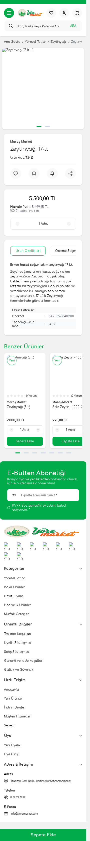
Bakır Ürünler (14, 587)
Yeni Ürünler (13, 698)
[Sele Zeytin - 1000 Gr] (70, 373)
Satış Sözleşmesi (17, 652)
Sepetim (10, 725)
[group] (43, 88)
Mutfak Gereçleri (17, 614)
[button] (39, 126)
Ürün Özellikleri (28, 251)
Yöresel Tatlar (35, 42)
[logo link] (30, 13)
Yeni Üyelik (12, 745)
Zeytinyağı (58, 42)
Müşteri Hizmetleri (17, 716)
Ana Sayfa (12, 42)
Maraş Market (21, 141)
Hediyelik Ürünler (17, 605)
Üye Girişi (11, 754)
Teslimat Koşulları (17, 634)
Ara (73, 26)
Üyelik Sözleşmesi (18, 643)
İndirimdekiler (14, 707)
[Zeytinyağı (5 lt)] (25, 373)
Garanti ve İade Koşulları (23, 661)
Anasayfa (11, 689)
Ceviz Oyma (13, 596)
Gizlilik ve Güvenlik (18, 669)
